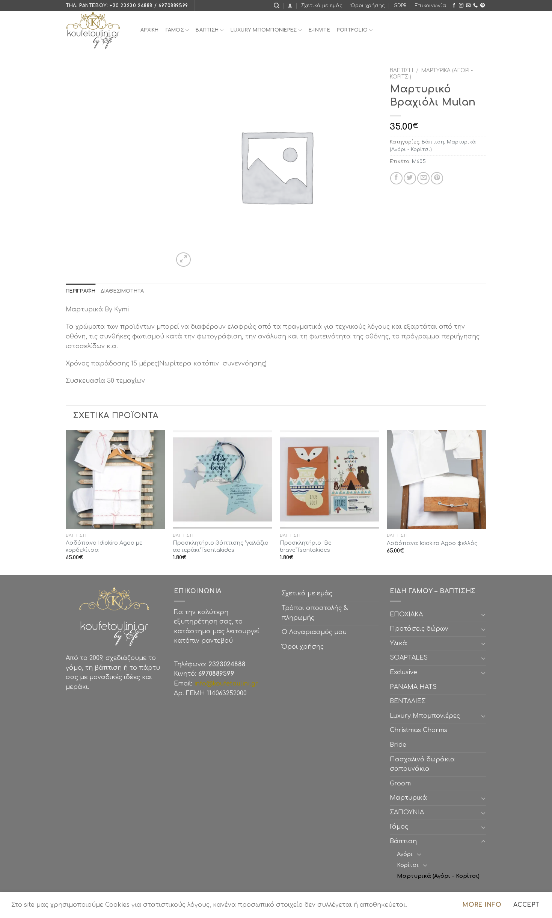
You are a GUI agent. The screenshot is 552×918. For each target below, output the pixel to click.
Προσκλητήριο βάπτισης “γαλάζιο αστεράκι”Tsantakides (220, 546)
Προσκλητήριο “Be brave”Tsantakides (306, 546)
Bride (398, 744)
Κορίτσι (408, 865)
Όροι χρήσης (368, 5)
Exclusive (403, 672)
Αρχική (149, 30)
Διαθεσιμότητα (122, 291)
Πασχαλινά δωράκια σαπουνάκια (422, 764)
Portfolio (352, 30)
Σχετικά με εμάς (321, 5)
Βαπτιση (207, 30)
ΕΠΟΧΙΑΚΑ (408, 614)
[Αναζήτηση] (276, 5)
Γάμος (175, 30)
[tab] (80, 291)
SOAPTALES (409, 657)
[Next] (486, 502)
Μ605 (419, 161)
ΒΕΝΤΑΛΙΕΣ (407, 701)
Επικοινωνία (430, 5)
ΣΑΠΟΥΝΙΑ (409, 812)
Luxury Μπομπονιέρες (264, 30)
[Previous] (66, 502)
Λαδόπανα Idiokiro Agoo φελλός (432, 543)
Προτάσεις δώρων (419, 628)
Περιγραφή (80, 291)
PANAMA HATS (413, 687)
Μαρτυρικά (408, 797)
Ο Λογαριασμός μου (314, 632)
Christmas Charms (418, 730)
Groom (400, 783)
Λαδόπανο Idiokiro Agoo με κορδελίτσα (104, 546)
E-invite (319, 30)
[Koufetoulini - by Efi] (97, 30)
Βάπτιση (401, 70)
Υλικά (398, 643)
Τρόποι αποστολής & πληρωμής (315, 613)
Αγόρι (405, 854)
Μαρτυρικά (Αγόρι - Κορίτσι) (438, 876)
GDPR (400, 5)
